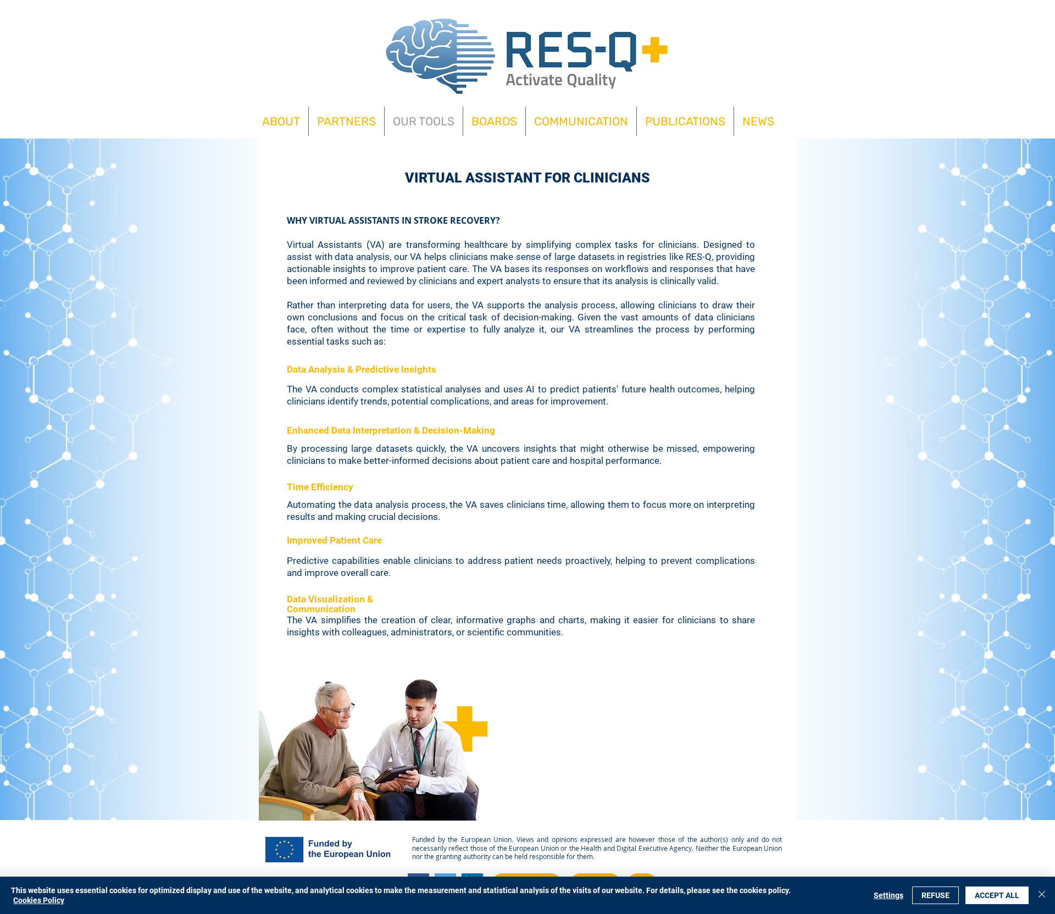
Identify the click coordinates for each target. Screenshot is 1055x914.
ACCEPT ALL (997, 895)
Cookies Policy (38, 900)
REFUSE (935, 895)
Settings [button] (888, 895)
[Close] (1041, 895)
